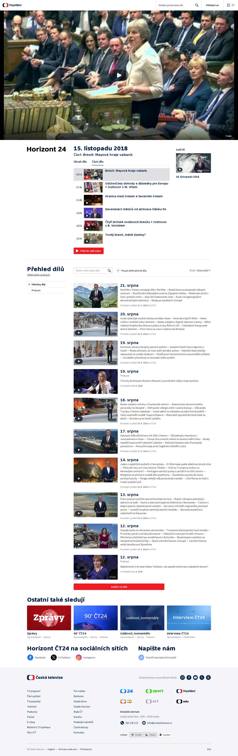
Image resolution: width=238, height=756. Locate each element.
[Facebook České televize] (189, 677)
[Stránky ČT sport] (154, 692)
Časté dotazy (81, 727)
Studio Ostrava (82, 706)
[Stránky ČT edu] (182, 702)
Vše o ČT (31, 732)
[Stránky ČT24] (126, 692)
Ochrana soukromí (67, 749)
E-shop (31, 722)
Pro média (79, 691)
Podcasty (32, 711)
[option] (136, 734)
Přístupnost (86, 749)
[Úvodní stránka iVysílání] (15, 5)
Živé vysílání (33, 696)
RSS (209, 749)
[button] (119, 75)
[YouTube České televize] (195, 677)
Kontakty (79, 732)
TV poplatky (33, 701)
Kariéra (78, 716)
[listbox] (150, 735)
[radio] (46, 284)
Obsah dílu (80, 161)
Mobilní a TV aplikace (38, 727)
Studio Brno (80, 701)
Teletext (32, 706)
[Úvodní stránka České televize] (45, 677)
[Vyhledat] (109, 270)
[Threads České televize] (208, 677)
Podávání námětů (83, 722)
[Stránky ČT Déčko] (126, 702)
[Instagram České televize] (182, 677)
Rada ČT (78, 711)
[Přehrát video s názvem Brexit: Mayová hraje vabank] (119, 75)
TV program (33, 691)
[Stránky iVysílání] (185, 692)
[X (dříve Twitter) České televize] (201, 677)
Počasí (30, 716)
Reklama (79, 696)
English (51, 749)
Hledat (196, 5)
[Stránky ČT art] (152, 702)
